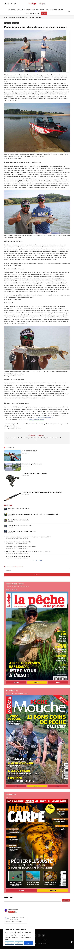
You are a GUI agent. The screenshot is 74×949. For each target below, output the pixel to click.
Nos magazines (12, 9)
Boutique (44, 13)
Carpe (33, 9)
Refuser (19, 943)
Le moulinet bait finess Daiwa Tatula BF (34, 473)
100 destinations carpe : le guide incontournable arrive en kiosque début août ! (33, 514)
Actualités (20, 9)
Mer (37, 9)
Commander (53, 890)
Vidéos (38, 13)
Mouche (42, 9)
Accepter (28, 943)
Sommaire (16, 682)
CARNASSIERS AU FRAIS (29, 451)
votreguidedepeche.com (36, 420)
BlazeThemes (45, 943)
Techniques (15, 23)
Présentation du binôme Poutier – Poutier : (22, 531)
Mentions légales (43, 940)
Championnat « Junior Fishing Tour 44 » (19, 542)
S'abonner (37, 682)
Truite (46, 9)
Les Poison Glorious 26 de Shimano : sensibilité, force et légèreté (42, 492)
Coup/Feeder (53, 9)
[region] (19, 936)
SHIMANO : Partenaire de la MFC (18, 508)
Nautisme (60, 9)
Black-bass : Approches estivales (32, 464)
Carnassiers (27, 9)
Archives (58, 682)
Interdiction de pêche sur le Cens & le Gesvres (21, 547)
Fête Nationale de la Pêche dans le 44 (18, 556)
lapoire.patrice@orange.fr (45, 417)
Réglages (9, 943)
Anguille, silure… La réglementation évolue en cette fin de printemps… (28, 551)
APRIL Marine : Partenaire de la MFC (20, 525)
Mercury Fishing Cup (30, 13)
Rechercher (8, 897)
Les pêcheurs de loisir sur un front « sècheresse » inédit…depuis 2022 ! (28, 537)
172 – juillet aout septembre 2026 (18, 520)
